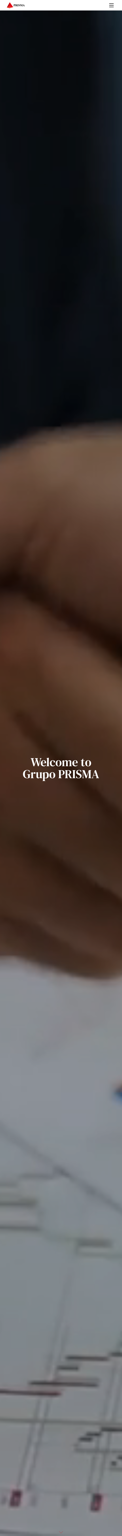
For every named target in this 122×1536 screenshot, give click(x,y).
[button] (111, 5)
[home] (18, 5)
